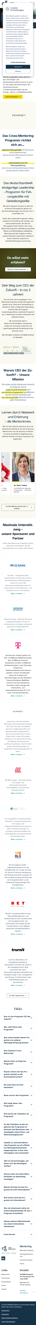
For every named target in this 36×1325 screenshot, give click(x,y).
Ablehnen (18, 71)
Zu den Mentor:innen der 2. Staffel (17, 507)
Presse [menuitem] (3, 1285)
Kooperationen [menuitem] (6, 1282)
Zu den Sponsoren (16, 995)
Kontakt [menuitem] (4, 1289)
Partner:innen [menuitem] (5, 1278)
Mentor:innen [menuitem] (5, 1274)
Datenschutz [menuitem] (5, 1311)
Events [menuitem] (22, 1264)
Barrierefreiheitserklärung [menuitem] (9, 1318)
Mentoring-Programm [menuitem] (27, 1250)
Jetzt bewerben (12, 97)
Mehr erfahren (17, 593)
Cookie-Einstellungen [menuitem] (8, 1322)
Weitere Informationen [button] (16, 269)
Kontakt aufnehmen (24, 1292)
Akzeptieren (18, 67)
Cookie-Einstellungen (18, 62)
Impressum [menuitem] (5, 1314)
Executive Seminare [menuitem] (26, 1260)
